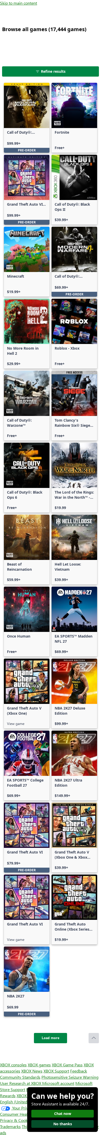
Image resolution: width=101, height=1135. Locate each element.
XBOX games (39, 1064)
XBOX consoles (13, 1064)
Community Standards (20, 1077)
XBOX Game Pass (67, 1064)
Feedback (78, 1071)
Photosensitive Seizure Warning (69, 1077)
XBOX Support (56, 1071)
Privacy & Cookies (16, 1120)
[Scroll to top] (94, 1038)
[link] (26, 118)
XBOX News (31, 1071)
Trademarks (10, 1126)
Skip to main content (18, 3)
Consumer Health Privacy (22, 1114)
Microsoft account (58, 1083)
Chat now (62, 1113)
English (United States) (20, 1101)
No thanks (62, 1123)
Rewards (8, 1095)
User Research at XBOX (21, 1083)
